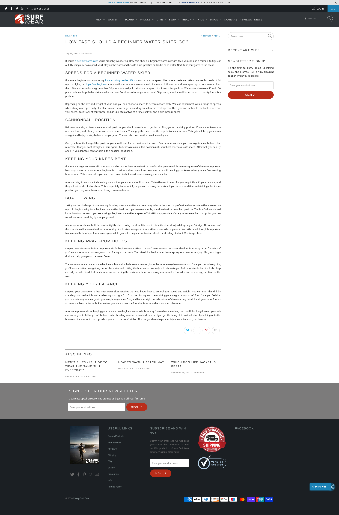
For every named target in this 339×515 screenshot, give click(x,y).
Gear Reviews (114, 442)
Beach (187, 19)
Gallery (111, 467)
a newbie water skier (86, 61)
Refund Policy (114, 486)
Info (110, 480)
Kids (201, 19)
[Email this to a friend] (216, 330)
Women (113, 19)
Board (129, 19)
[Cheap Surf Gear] (29, 19)
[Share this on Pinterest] (206, 330)
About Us (112, 448)
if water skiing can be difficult (121, 80)
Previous (207, 36)
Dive (160, 19)
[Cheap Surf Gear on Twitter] (5, 9)
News (258, 19)
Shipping (112, 455)
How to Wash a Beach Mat (141, 362)
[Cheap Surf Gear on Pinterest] (16, 9)
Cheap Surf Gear (81, 498)
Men (99, 19)
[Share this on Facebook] (197, 330)
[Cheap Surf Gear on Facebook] (11, 9)
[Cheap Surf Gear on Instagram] (21, 9)
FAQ (110, 461)
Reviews (246, 19)
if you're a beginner (96, 84)
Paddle (145, 19)
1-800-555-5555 (40, 9)
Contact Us (113, 474)
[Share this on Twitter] (188, 330)
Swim (173, 19)
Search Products (116, 436)
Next (216, 36)
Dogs (214, 19)
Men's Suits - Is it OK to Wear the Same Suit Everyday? (86, 366)
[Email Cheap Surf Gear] (27, 9)
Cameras (230, 19)
